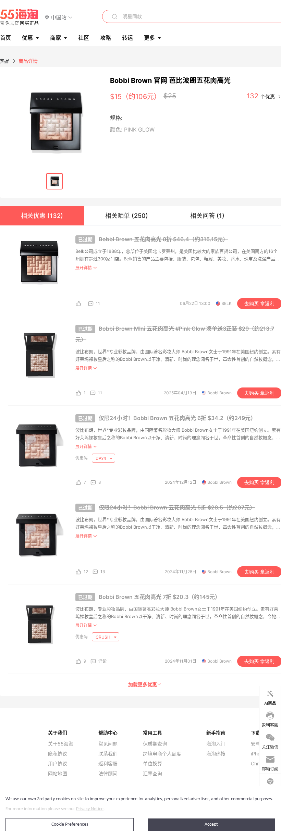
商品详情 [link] (28, 61)
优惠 (27, 37)
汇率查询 (152, 773)
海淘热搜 (215, 753)
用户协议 (57, 763)
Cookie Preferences (69, 824)
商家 (55, 37)
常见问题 (108, 744)
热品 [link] (5, 61)
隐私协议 (57, 753)
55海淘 (19, 17)
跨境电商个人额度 (162, 753)
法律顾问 (108, 773)
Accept (211, 824)
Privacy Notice (89, 809)
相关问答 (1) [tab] (207, 215)
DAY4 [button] (101, 458)
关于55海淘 (60, 744)
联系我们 (108, 753)
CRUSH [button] (103, 637)
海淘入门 (215, 744)
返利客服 (108, 763)
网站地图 (57, 773)
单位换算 (152, 763)
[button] (59, 17)
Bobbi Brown (219, 392)
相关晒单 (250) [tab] (126, 215)
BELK (226, 303)
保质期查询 (155, 744)
